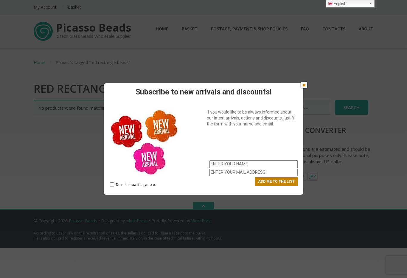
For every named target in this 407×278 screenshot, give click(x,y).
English (339, 3)
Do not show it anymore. (136, 185)
